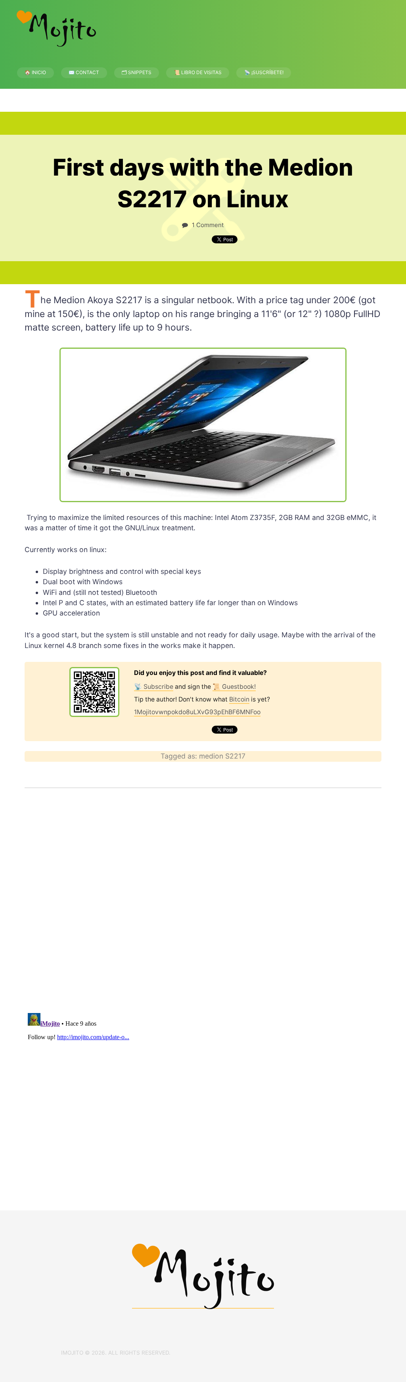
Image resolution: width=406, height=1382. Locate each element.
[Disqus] (203, 904)
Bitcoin (239, 699)
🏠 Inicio (35, 72)
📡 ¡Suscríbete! (263, 72)
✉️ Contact (84, 72)
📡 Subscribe (153, 686)
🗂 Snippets (136, 72)
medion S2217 (222, 756)
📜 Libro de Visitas (198, 72)
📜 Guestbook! (234, 686)
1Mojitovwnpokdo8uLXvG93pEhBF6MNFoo (197, 712)
